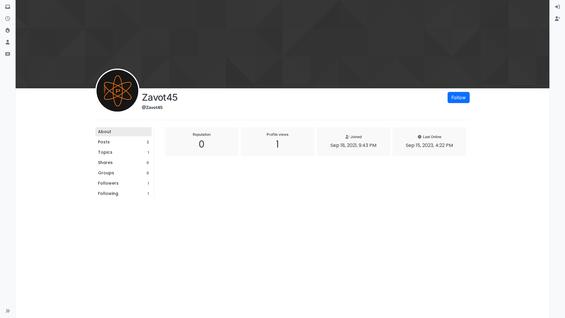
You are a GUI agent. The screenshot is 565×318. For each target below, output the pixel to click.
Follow (458, 97)
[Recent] (7, 19)
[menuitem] (557, 7)
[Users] (7, 42)
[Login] (557, 7)
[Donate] (7, 54)
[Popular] (7, 30)
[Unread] (7, 7)
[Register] (557, 19)
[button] (7, 311)
